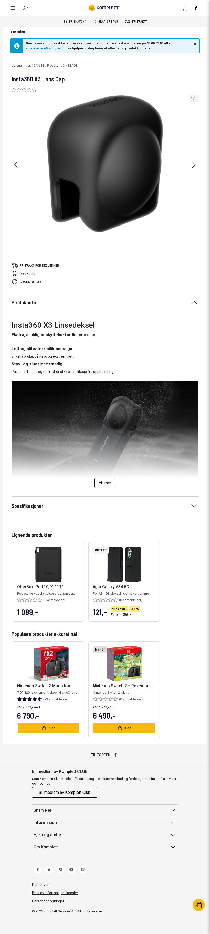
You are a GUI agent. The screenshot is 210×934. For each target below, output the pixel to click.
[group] (105, 164)
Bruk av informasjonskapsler (55, 893)
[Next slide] (193, 164)
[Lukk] (194, 44)
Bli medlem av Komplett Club (64, 792)
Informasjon (45, 822)
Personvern (41, 885)
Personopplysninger (48, 901)
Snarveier (42, 810)
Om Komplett (46, 847)
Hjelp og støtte (47, 834)
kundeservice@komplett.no (46, 48)
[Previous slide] (15, 164)
